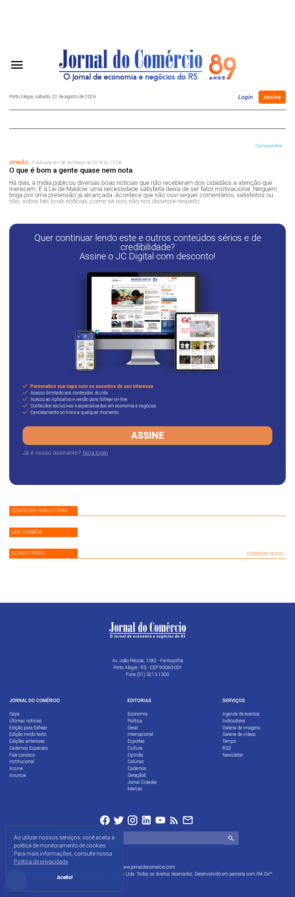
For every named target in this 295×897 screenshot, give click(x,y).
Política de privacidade (41, 862)
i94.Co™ (264, 874)
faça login (95, 452)
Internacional (140, 734)
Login (245, 97)
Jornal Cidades (142, 782)
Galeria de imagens (241, 727)
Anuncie (17, 775)
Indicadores (233, 721)
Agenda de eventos (241, 714)
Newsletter (232, 755)
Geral (133, 727)
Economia (138, 714)
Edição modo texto (27, 734)
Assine (272, 97)
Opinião (135, 755)
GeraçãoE (137, 775)
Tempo (229, 741)
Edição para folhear (28, 727)
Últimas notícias (25, 721)
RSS (226, 748)
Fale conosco (22, 755)
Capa (14, 714)
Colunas (136, 761)
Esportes (136, 741)
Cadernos (137, 768)
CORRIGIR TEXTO (265, 554)
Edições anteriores (27, 741)
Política (135, 721)
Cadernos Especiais (28, 748)
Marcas (135, 788)
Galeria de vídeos (239, 734)
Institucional (21, 761)
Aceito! (65, 877)
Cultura (135, 748)
